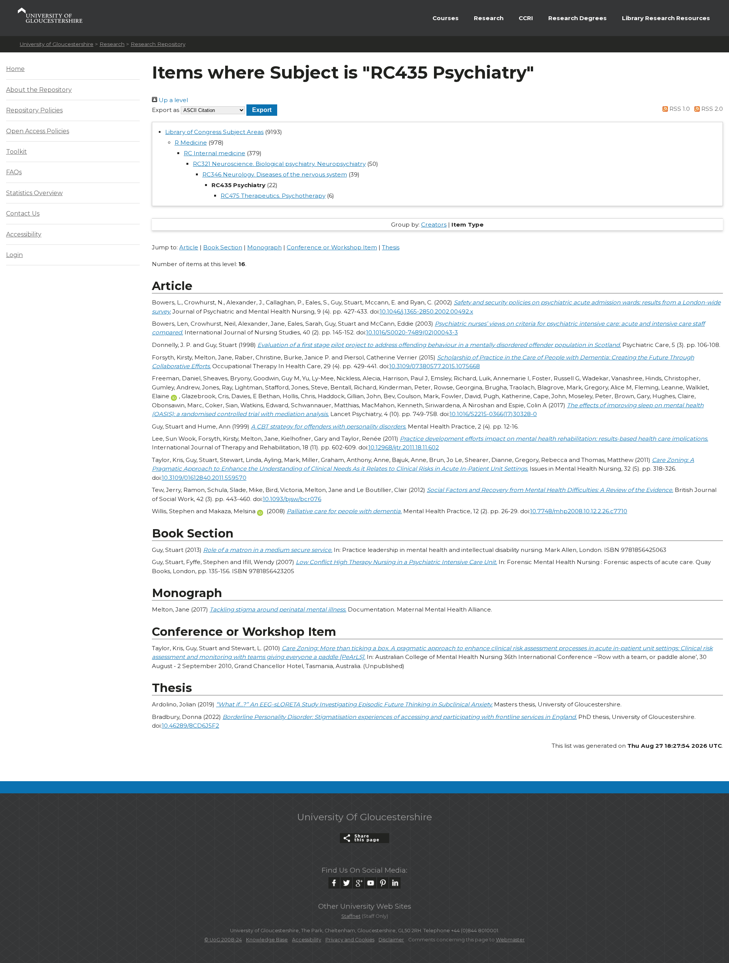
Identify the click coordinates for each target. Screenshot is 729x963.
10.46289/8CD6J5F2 (190, 725)
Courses (445, 18)
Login (14, 254)
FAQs (14, 172)
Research (488, 18)
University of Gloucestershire (56, 44)
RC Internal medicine (214, 153)
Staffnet (351, 916)
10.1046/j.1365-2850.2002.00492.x (426, 311)
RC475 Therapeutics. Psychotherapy (273, 195)
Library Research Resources (666, 18)
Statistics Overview (34, 193)
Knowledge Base (267, 940)
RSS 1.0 (679, 108)
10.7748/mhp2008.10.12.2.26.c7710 (578, 511)
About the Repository (39, 89)
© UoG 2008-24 (223, 940)
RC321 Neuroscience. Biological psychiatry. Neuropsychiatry (279, 163)
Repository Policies (34, 110)
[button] (261, 109)
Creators (434, 224)
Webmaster (510, 940)
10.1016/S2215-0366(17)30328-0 (493, 414)
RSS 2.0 (711, 108)
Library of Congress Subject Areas (214, 132)
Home (15, 69)
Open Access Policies (37, 131)
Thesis (390, 247)
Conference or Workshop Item (332, 247)
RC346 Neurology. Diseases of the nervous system (274, 174)
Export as (165, 109)
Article (188, 247)
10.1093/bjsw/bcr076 (292, 499)
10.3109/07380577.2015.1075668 (434, 366)
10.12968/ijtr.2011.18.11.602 (403, 447)
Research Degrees (577, 18)
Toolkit (16, 151)
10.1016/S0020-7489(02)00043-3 (412, 332)
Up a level (172, 100)
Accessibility (23, 234)
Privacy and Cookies (349, 940)
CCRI (526, 18)
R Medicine (191, 142)
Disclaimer (391, 940)
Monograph (264, 247)
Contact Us (22, 213)
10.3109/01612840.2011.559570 (204, 477)
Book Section (222, 247)
